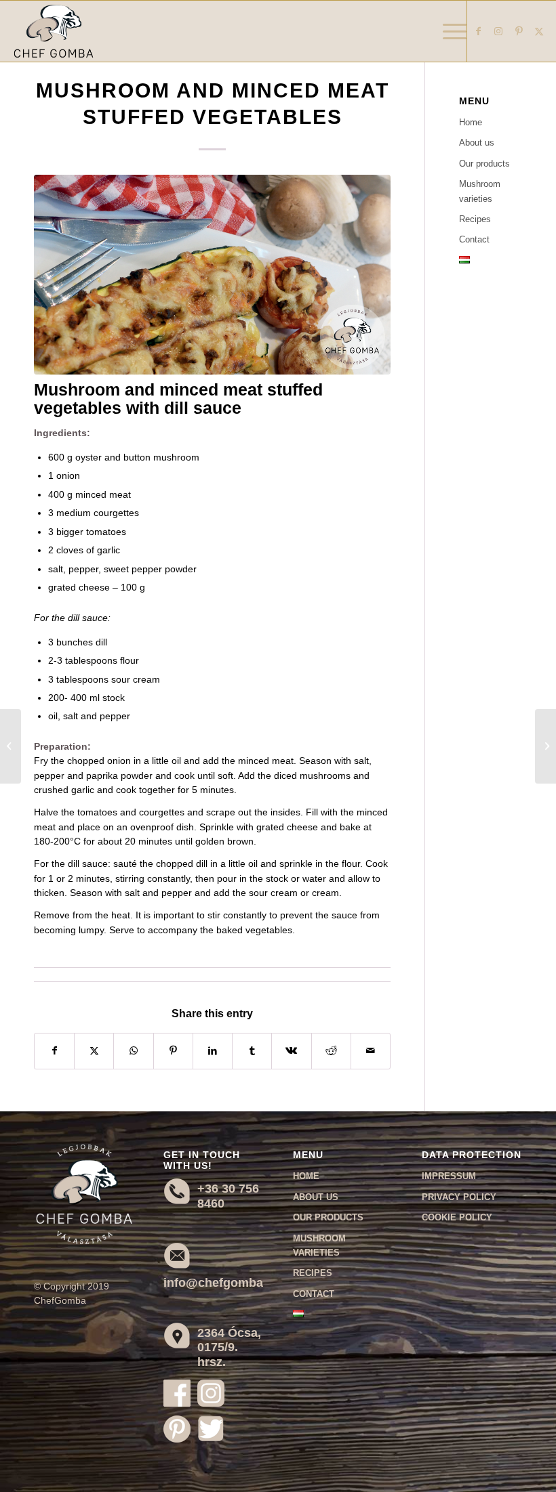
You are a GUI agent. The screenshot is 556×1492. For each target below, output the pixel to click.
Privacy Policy (459, 1197)
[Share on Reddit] (331, 1050)
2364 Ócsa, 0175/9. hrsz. (229, 1347)
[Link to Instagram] (498, 31)
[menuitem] (447, 31)
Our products (484, 163)
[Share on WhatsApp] (133, 1050)
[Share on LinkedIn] (212, 1050)
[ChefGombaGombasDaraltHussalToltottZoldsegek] (212, 275)
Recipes (475, 219)
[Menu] (447, 31)
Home (470, 122)
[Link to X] (539, 31)
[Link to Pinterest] (519, 31)
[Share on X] (94, 1050)
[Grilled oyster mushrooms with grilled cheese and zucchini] (10, 746)
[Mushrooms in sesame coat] (545, 746)
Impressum (449, 1176)
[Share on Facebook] (54, 1050)
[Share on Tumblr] (252, 1050)
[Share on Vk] (291, 1050)
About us (476, 142)
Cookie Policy (457, 1217)
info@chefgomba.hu (222, 1282)
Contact (474, 239)
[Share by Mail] (370, 1050)
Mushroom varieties (479, 191)
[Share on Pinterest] (173, 1050)
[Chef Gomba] (53, 31)
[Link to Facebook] (478, 31)
